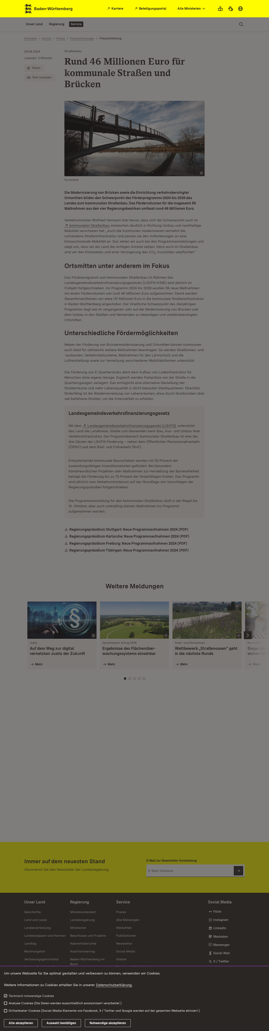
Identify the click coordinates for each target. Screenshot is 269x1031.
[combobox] (192, 8)
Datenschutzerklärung (114, 985)
